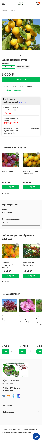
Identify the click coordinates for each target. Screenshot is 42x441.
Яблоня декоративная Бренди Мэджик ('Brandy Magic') (25, 319)
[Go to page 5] (8, 193)
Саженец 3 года (23, 67)
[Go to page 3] (5, 193)
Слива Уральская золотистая (30, 172)
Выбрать (10, 187)
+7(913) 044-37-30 (11, 380)
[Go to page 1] (2, 193)
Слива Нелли (7, 171)
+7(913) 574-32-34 (11, 387)
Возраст (5, 64)
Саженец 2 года (8, 67)
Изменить (22, 102)
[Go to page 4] (7, 193)
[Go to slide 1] (20, 55)
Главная (5, 10)
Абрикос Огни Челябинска (28, 264)
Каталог (14, 10)
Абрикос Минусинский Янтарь (7, 265)
